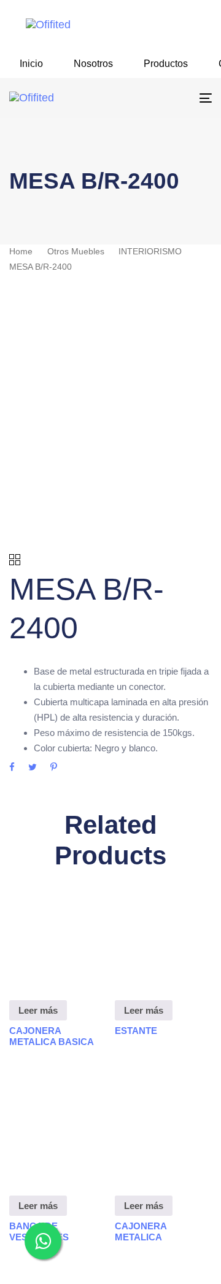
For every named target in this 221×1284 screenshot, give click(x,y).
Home (21, 251)
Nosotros (93, 63)
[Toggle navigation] (178, 98)
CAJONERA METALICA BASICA (51, 1036)
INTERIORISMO (150, 251)
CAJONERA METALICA (140, 1231)
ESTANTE (136, 1030)
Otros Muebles (75, 251)
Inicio (31, 63)
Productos (166, 63)
